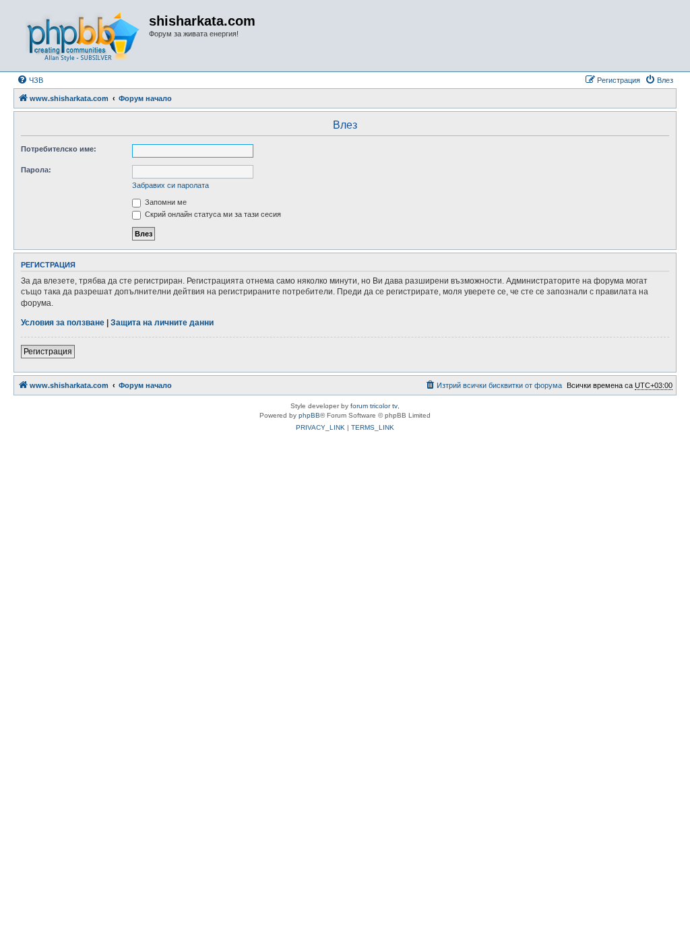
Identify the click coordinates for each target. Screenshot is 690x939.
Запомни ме (165, 202)
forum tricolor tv (374, 406)
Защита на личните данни (162, 322)
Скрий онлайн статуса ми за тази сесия (212, 214)
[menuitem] (30, 80)
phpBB (309, 415)
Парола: (36, 170)
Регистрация (48, 351)
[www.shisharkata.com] (83, 35)
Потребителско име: (58, 149)
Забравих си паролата (170, 185)
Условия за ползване (62, 322)
